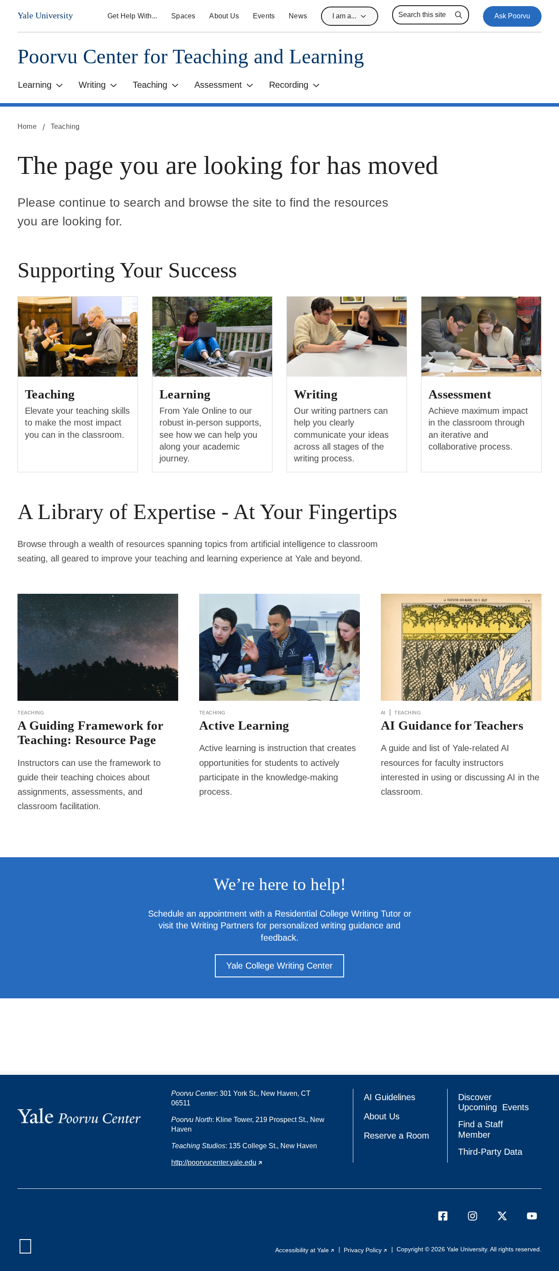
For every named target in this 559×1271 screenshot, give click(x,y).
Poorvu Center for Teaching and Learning (190, 56)
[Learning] (212, 336)
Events (264, 16)
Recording (288, 85)
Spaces (183, 16)
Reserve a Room (396, 1135)
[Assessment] (481, 336)
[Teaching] (77, 336)
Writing (92, 85)
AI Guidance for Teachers (452, 725)
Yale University (45, 15)
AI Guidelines (389, 1097)
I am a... (344, 16)
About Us (224, 16)
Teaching (150, 85)
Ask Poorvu (512, 16)
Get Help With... (132, 16)
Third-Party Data (490, 1152)
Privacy (366, 1250)
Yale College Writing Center (279, 965)
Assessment (218, 85)
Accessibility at (305, 1250)
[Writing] (346, 336)
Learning (35, 85)
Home (27, 126)
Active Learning (244, 725)
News (298, 16)
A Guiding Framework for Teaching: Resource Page (90, 732)
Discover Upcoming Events (493, 1102)
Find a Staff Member (480, 1129)
